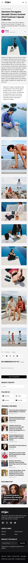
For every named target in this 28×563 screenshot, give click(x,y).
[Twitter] (10, 356)
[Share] (25, 31)
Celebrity (3, 531)
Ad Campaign (8, 8)
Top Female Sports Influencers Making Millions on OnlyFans (17, 410)
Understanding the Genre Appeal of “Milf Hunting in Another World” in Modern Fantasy (16, 437)
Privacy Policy (15, 556)
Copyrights (23, 556)
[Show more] (20, 356)
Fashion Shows (18, 531)
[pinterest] (11, 522)
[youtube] (15, 522)
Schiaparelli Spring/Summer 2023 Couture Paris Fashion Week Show (17, 419)
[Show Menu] (2, 2)
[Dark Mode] (23, 2)
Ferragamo (13, 352)
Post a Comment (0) (14, 376)
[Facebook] (6, 356)
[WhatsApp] (13, 356)
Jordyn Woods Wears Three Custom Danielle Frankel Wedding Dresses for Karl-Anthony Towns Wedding (17, 473)
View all (22, 361)
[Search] (26, 2)
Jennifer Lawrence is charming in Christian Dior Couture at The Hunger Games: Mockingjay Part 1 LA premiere (17, 428)
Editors (9, 556)
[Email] (17, 356)
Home (2, 8)
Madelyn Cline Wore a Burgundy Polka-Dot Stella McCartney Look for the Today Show (17, 463)
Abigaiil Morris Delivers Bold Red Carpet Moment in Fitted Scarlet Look (17, 454)
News (16, 534)
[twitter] (6, 522)
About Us (3, 556)
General (3, 534)
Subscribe (22, 543)
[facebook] (2, 522)
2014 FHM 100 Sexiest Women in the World (17, 446)
